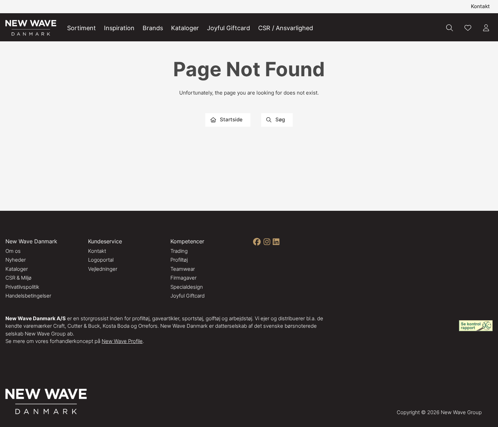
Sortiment (81, 28)
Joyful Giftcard (228, 28)
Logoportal (100, 260)
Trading (179, 251)
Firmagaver (183, 277)
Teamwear (182, 269)
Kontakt (480, 6)
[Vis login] (486, 27)
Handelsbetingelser (28, 295)
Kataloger (185, 28)
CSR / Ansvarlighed (285, 28)
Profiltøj (179, 260)
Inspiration (119, 28)
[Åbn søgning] (449, 27)
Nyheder (15, 260)
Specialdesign (186, 287)
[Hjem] (30, 28)
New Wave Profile (122, 341)
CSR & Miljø (18, 277)
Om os (13, 251)
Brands (153, 28)
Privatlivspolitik (22, 287)
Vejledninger (102, 269)
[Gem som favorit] (467, 27)
